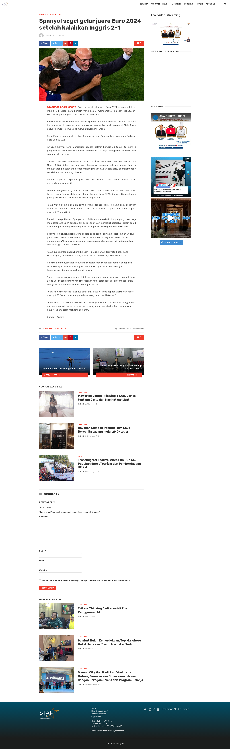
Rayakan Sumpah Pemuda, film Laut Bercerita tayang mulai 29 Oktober (104, 429)
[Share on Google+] (65, 43)
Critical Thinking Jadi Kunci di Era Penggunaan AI (102, 610)
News (164, 4)
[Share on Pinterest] (70, 43)
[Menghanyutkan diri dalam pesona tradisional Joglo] (171, 218)
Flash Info (44, 15)
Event (200, 4)
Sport (58, 15)
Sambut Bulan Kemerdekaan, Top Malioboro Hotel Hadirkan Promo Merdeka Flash (109, 642)
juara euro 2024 (126, 328)
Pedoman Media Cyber (175, 709)
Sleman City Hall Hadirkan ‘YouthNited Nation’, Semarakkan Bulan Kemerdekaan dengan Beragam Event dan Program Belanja (110, 676)
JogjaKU (188, 4)
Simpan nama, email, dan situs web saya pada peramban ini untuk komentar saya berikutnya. (85, 580)
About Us (210, 4)
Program (155, 4)
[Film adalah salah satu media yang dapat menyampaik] (171, 177)
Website (43, 570)
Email (42, 561)
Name (42, 551)
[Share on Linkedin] (75, 43)
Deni (49, 35)
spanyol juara (139, 328)
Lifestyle (176, 4)
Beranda (144, 4)
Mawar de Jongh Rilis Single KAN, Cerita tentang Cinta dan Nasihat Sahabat (107, 397)
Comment (44, 516)
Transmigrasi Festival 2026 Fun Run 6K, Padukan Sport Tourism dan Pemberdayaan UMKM (109, 463)
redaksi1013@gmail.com (113, 731)
